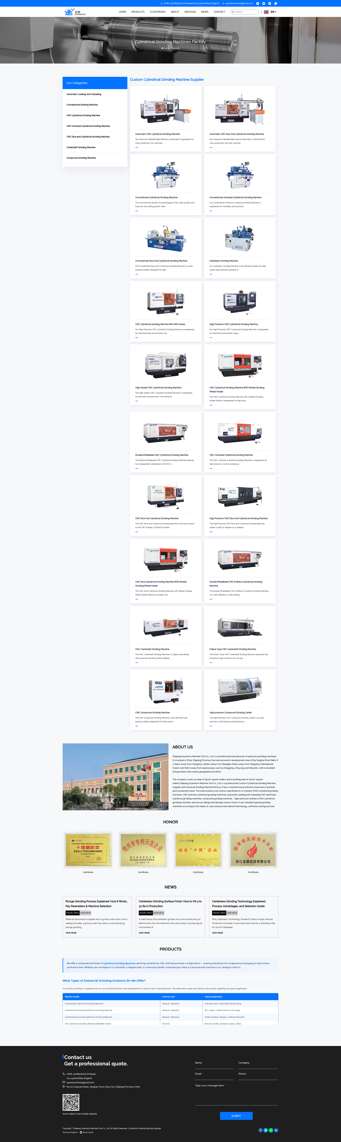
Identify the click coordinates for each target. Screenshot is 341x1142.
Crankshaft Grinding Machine (81, 147)
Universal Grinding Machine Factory (203, 787)
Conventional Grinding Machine (148, 16)
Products (138, 11)
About (175, 11)
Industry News (207, 16)
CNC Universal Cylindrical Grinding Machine (88, 126)
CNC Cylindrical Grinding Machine (83, 115)
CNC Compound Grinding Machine (152, 712)
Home (122, 11)
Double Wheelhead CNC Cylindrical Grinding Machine (161, 455)
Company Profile (177, 16)
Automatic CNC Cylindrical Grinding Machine (157, 134)
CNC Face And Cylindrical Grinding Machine (156, 518)
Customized (157, 11)
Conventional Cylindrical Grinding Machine (156, 197)
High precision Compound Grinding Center (231, 712)
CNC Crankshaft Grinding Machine (152, 649)
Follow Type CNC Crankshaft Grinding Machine (233, 649)
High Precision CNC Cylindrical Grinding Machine (234, 324)
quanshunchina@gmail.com (80, 1082)
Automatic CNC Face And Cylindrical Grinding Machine (237, 134)
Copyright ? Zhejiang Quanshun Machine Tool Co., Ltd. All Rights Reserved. (95, 1128)
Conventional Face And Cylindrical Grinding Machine (161, 261)
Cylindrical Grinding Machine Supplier (144, 1128)
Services (190, 11)
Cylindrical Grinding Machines (119, 963)
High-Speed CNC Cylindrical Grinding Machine (158, 387)
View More (71, 933)
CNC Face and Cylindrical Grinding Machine (88, 136)
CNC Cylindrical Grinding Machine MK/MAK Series (160, 324)
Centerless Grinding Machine (224, 261)
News (204, 11)
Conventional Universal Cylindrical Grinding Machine (235, 197)
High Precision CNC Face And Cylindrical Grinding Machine (239, 518)
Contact (219, 11)
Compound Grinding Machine (81, 158)
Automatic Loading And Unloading (84, 94)
